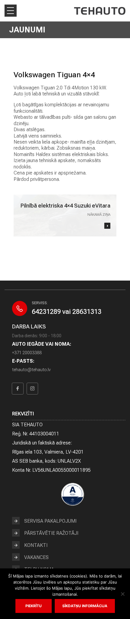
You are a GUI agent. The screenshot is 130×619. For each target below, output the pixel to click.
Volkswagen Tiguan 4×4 (54, 74)
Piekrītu (33, 606)
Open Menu (11, 11)
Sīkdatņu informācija (84, 606)
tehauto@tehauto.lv (31, 369)
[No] (122, 594)
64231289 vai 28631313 (66, 311)
